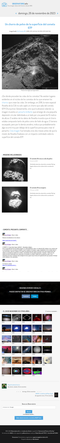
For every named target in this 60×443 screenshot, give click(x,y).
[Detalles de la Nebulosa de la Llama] (37, 338)
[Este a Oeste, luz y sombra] (37, 328)
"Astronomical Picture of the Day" (46, 431)
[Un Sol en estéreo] (37, 349)
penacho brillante (25, 111)
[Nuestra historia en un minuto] (27, 328)
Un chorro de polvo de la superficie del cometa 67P (30, 25)
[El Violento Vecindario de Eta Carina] (6, 360)
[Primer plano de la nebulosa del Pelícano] (27, 338)
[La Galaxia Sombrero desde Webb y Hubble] (6, 317)
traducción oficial (26, 431)
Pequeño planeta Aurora (14, 385)
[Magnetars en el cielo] (47, 349)
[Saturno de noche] (27, 317)
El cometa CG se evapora (38, 188)
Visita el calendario (51, 311)
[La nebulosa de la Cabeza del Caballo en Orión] (6, 349)
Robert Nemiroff (39, 433)
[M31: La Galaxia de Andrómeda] (27, 349)
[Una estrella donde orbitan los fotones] (37, 371)
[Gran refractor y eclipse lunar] (37, 317)
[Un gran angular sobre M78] (47, 338)
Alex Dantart (36, 439)
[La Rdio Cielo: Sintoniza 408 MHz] (27, 371)
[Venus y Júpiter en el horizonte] (6, 328)
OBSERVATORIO (18, 3)
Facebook (26, 296)
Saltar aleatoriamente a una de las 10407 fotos (28, 418)
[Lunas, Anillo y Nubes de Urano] (16, 371)
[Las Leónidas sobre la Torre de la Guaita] (37, 360)
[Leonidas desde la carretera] (27, 360)
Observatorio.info (15, 431)
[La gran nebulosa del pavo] (47, 317)
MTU (45, 433)
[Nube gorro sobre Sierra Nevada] (6, 338)
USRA (56, 433)
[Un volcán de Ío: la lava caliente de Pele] (47, 360)
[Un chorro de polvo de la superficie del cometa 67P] (16, 317)
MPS (25, 31)
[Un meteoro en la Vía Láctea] (6, 371)
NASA (11, 433)
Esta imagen (15, 130)
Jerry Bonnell (51, 433)
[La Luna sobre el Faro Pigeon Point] (16, 349)
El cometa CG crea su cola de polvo (41, 159)
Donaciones (15, 437)
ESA (18, 31)
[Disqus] (30, 252)
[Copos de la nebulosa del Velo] (16, 338)
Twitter (35, 296)
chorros (5, 102)
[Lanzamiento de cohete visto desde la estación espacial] (16, 328)
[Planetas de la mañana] (47, 328)
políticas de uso (26, 433)
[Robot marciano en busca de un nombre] (16, 360)
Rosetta (21, 31)
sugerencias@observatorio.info (40, 437)
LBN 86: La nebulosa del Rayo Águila (44, 393)
